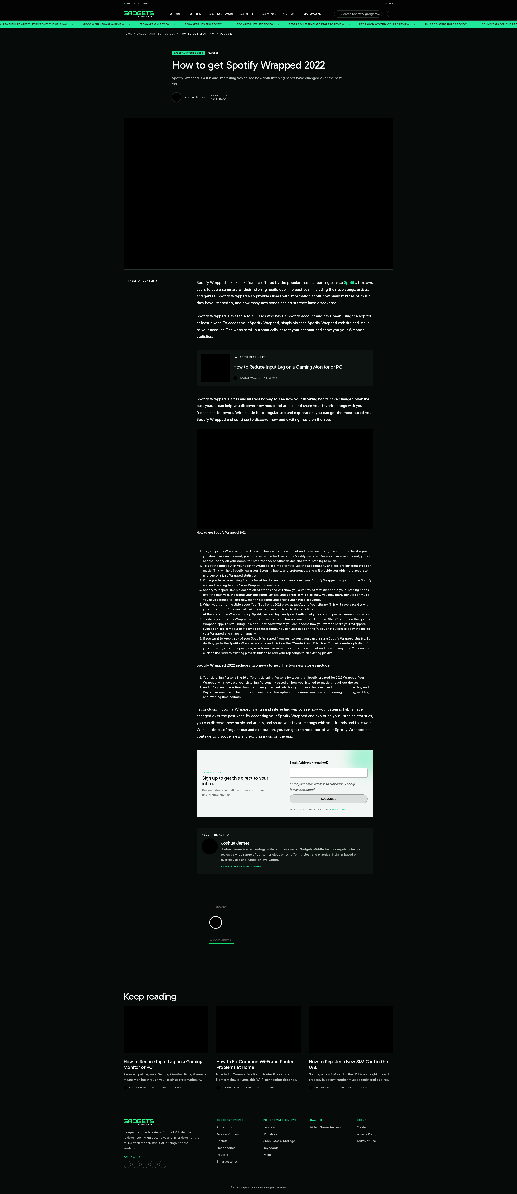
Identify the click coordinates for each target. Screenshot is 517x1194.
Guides (194, 14)
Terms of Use (366, 1141)
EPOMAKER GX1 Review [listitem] (103, 24)
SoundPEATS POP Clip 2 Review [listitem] (451, 24)
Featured (213, 53)
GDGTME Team (137, 1087)
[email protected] (302, 790)
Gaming (269, 14)
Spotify (350, 282)
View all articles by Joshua (241, 866)
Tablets (222, 1141)
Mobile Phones (228, 1134)
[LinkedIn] (154, 1164)
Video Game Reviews (325, 1127)
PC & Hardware (220, 14)
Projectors (224, 1127)
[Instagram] (136, 1164)
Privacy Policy (340, 809)
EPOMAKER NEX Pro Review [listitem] (151, 24)
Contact (387, 4)
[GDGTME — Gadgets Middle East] (139, 14)
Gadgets (248, 14)
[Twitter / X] (145, 1164)
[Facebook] (127, 1164)
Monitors (270, 1134)
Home (128, 33)
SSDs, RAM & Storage (279, 1141)
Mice (267, 1155)
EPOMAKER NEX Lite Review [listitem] (204, 24)
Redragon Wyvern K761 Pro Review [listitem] (333, 24)
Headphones (226, 1148)
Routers (222, 1155)
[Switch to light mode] (390, 14)
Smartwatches (227, 1162)
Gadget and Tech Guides (156, 33)
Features (175, 14)
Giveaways (311, 14)
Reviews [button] (289, 14)
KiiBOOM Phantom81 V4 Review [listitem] (52, 24)
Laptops (269, 1127)
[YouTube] (162, 1164)
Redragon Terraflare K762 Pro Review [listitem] (265, 24)
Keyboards (270, 1148)
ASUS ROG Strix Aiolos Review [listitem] (394, 24)
